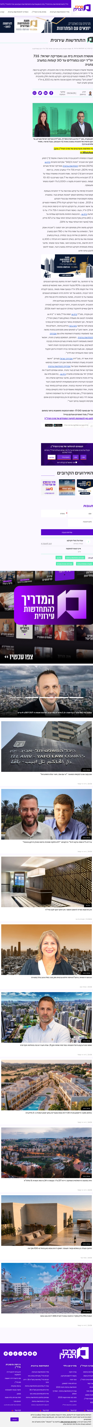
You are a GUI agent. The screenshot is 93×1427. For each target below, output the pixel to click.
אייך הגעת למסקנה (73, 548)
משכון (19, 1393)
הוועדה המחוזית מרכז (84, 563)
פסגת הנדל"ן (88, 1398)
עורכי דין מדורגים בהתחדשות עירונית (37, 1386)
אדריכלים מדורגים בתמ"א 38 (39, 1389)
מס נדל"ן (18, 1382)
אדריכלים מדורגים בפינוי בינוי (39, 1393)
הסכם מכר (17, 1401)
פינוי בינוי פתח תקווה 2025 (67, 1397)
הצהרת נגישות (88, 1375)
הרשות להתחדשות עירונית (40, 1405)
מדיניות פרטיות (88, 1372)
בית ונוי (88, 905)
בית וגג (47, 162)
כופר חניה (73, 1379)
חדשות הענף (22, 4)
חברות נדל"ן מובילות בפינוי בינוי (38, 1375)
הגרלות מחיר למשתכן (69, 1383)
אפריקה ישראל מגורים (64, 563)
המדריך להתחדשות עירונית (18, 12)
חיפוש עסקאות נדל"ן (69, 1405)
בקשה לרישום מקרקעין (69, 1375)
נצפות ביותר (86, 770)
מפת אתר (89, 1391)
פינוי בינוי (73, 325)
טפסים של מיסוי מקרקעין (12, 1405)
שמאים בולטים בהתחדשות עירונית (37, 1397)
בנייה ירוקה (73, 1372)
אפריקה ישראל (66, 358)
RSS (91, 1402)
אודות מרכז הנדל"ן (39, 12)
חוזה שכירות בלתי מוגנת (13, 1397)
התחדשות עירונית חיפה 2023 (66, 1387)
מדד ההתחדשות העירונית (59, 12)
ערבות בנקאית (16, 1386)
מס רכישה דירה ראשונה (13, 1378)
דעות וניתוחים (30, 4)
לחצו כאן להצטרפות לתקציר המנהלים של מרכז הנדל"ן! (68, 418)
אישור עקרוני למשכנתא (13, 1389)
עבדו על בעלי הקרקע (75, 540)
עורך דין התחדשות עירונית (40, 1401)
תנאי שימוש (89, 1395)
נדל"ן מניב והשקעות (41, 4)
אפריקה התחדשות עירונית (59, 366)
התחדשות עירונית (53, 4)
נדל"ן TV (5, 4)
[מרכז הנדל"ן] (82, 8)
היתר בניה (73, 1401)
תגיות (91, 1387)
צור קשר (90, 1383)
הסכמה (14, 1419)
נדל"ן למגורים (63, 4)
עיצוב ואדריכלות (13, 4)
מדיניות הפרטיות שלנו (68, 1421)
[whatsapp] (34, 93)
